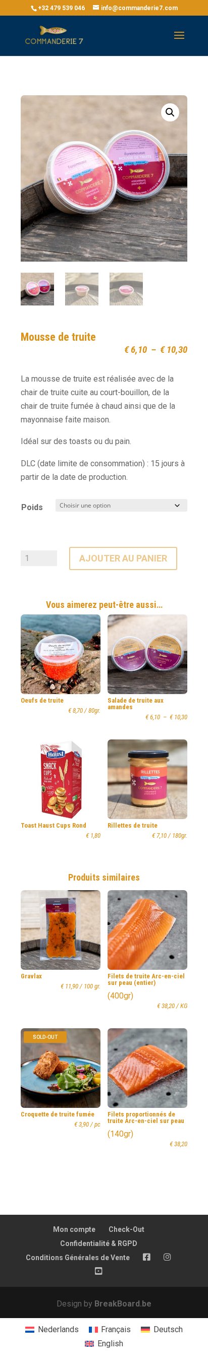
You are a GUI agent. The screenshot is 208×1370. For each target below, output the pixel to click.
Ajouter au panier (123, 558)
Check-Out (126, 1229)
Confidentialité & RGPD (98, 1243)
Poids (32, 507)
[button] (170, 112)
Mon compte (74, 1229)
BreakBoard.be (122, 1304)
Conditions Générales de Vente (78, 1258)
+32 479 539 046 (61, 8)
